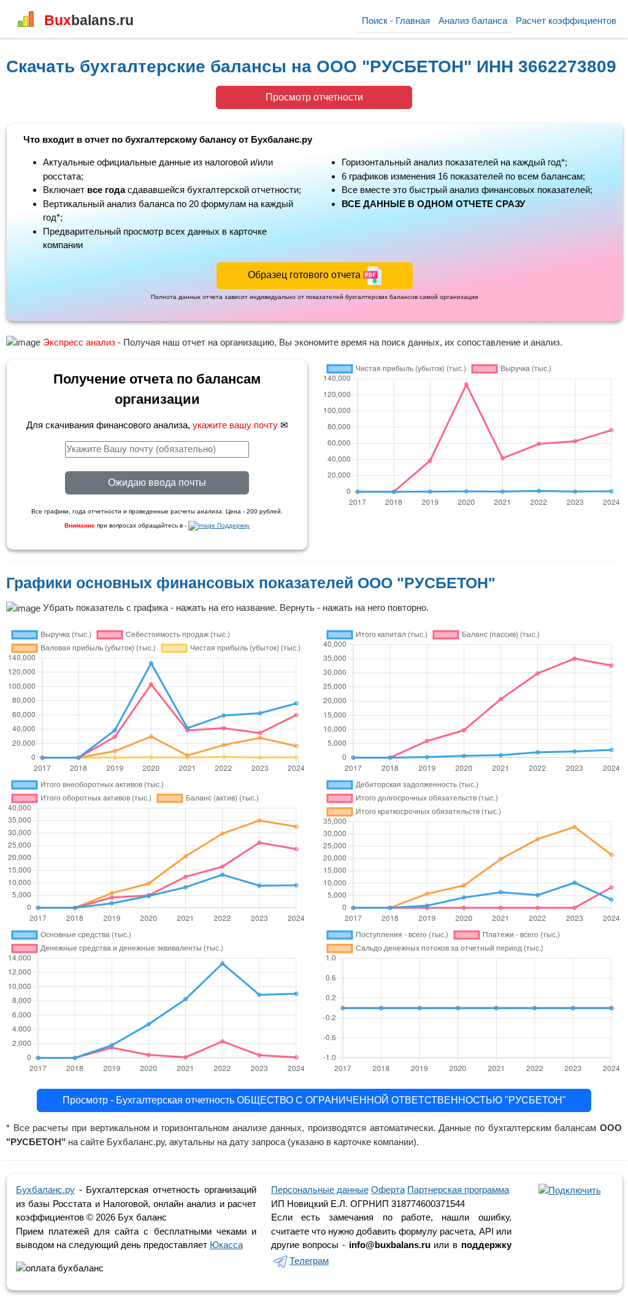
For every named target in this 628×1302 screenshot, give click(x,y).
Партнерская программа (458, 1189)
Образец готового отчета (305, 275)
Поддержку (232, 525)
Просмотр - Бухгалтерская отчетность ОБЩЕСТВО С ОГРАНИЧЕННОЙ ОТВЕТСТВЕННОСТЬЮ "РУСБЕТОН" (314, 1100)
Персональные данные (320, 1189)
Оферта (388, 1189)
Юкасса (226, 1245)
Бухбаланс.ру (45, 1189)
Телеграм (309, 1260)
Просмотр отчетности (314, 97)
